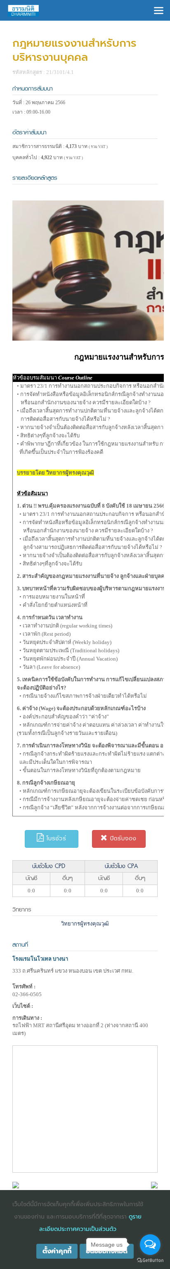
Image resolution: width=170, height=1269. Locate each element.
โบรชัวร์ (55, 838)
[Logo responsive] (23, 10)
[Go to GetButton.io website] (150, 1260)
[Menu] (158, 10)
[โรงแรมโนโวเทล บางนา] (15, 1184)
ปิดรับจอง (122, 838)
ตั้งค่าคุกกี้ (56, 1251)
